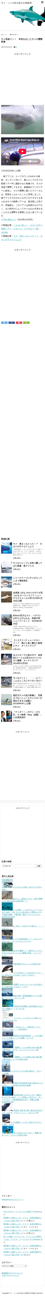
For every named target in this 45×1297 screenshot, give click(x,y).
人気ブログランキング (10, 1275)
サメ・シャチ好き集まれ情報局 (16, 3)
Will (25, 1255)
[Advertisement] (22, 79)
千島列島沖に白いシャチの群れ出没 (27, 964)
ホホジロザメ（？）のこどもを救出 (17, 1211)
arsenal (37, 1211)
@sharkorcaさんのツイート (12, 1199)
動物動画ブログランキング (12, 1273)
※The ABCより (8, 219)
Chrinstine (36, 1239)
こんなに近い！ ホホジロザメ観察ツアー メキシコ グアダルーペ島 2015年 (22, 229)
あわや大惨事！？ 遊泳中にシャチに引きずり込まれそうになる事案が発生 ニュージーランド (22, 953)
